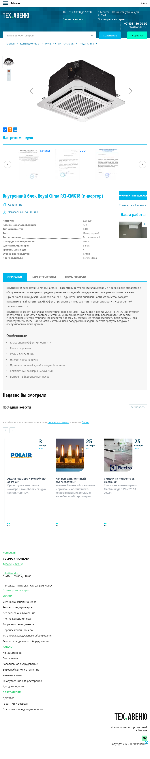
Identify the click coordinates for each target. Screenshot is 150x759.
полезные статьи (58, 422)
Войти (143, 3)
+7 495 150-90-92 (135, 24)
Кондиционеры (12, 652)
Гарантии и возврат (15, 703)
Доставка (8, 698)
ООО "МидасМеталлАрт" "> (74, 164)
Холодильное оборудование (20, 664)
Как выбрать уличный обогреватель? (71, 480)
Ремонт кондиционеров (18, 607)
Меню (7, 3)
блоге (85, 422)
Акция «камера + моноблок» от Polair (26, 480)
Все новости (138, 407)
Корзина (137, 35)
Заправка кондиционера (18, 624)
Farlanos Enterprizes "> (33, 164)
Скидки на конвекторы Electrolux (119, 480)
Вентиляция (10, 658)
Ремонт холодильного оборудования (26, 641)
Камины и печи (12, 675)
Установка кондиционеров (19, 602)
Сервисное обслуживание (19, 613)
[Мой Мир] (15, 129)
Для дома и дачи (13, 686)
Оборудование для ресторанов (22, 681)
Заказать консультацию (23, 212)
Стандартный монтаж (132, 205)
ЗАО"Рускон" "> (110, 179)
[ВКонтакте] (5, 129)
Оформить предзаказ (133, 195)
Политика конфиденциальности (23, 709)
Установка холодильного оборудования (27, 635)
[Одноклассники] (10, 129)
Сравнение (110, 35)
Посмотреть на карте (111, 19)
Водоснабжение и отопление (21, 669)
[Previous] (7, 164)
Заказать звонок (13, 563)
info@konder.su (137, 27)
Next (12, 430)
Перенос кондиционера (18, 630)
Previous (5, 430)
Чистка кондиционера (17, 618)
